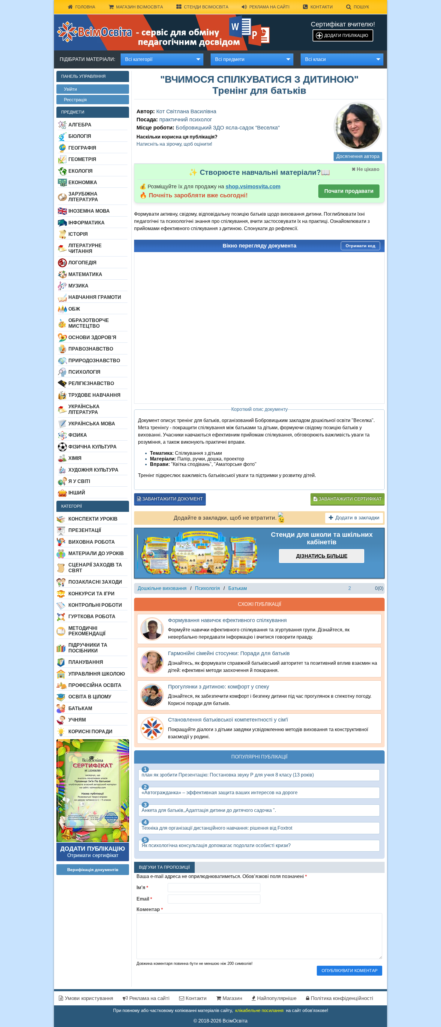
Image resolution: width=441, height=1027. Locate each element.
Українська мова (91, 423)
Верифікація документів (92, 869)
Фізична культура (92, 446)
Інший (76, 492)
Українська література (84, 409)
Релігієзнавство (91, 383)
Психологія (84, 372)
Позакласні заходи (95, 582)
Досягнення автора (358, 156)
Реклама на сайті (269, 7)
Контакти (321, 7)
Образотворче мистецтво (88, 323)
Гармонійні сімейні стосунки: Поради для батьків (229, 653)
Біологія (79, 136)
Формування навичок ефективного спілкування (227, 620)
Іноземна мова (89, 211)
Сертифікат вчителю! (343, 24)
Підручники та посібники (87, 648)
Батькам (80, 708)
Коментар (149, 909)
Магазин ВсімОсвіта (139, 7)
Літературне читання (85, 248)
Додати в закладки (357, 518)
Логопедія (82, 262)
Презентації (84, 530)
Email (144, 898)
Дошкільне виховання (162, 588)
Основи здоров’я (92, 337)
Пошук (361, 7)
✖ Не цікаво (366, 169)
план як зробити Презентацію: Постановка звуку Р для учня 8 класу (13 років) (228, 774)
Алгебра (80, 124)
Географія (82, 147)
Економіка (82, 182)
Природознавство (94, 360)
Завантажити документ (172, 498)
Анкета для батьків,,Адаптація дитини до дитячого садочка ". (209, 810)
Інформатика (86, 222)
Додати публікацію (346, 35)
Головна (85, 7)
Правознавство (90, 348)
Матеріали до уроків (96, 553)
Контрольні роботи (95, 605)
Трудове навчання (94, 395)
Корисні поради (90, 731)
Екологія (80, 171)
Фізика (77, 435)
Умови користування (88, 998)
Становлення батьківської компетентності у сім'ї (228, 720)
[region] (197, 553)
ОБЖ (74, 308)
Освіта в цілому (89, 696)
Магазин (231, 998)
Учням (77, 719)
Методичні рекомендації (86, 631)
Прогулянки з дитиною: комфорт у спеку (218, 687)
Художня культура (93, 469)
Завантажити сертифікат (349, 498)
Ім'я (142, 887)
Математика (85, 274)
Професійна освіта (95, 685)
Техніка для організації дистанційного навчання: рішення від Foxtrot (217, 828)
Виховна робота (91, 542)
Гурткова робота (92, 616)
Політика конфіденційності (341, 998)
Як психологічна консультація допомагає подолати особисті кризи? (216, 845)
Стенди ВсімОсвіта (206, 7)
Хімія (75, 458)
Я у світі (79, 481)
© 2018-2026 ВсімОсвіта (221, 1020)
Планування (85, 662)
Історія (78, 234)
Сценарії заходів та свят (95, 567)
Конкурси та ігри (91, 593)
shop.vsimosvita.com (253, 187)
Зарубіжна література (83, 196)
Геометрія (82, 159)
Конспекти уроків (93, 518)
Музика (78, 285)
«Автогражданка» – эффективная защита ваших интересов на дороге (220, 792)
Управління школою (96, 673)
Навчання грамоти (94, 297)
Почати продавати (349, 191)
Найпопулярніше (276, 998)
